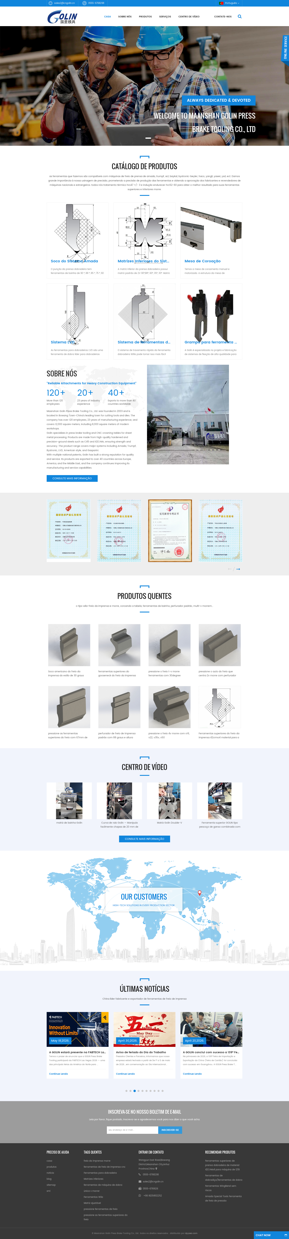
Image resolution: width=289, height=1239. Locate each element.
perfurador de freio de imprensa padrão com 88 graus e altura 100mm (116, 736)
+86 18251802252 (152, 1196)
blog (49, 1179)
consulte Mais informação (72, 478)
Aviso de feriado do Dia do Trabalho (74, 1052)
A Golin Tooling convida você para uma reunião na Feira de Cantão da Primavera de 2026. (211, 1052)
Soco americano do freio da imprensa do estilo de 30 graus (66, 673)
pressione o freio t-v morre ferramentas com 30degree (165, 673)
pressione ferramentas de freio (100, 1209)
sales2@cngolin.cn (64, 3)
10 (163, 1091)
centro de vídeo (189, 17)
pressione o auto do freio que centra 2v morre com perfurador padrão (217, 674)
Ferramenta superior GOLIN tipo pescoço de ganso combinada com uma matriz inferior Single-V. (219, 825)
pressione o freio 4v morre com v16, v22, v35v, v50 (169, 735)
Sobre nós (125, 17)
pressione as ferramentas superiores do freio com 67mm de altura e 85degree (67, 736)
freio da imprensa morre (97, 1161)
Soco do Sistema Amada (74, 261)
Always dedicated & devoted (219, 100)
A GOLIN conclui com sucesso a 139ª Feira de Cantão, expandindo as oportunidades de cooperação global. (144, 1052)
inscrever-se (170, 1130)
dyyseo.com (191, 1233)
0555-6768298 (151, 1175)
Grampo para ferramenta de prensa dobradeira (213, 342)
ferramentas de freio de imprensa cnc (104, 1167)
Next (238, 569)
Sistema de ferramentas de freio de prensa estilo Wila (146, 342)
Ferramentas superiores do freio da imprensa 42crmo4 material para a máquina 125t (219, 736)
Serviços (165, 17)
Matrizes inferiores (93, 1179)
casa (107, 17)
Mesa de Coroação (203, 261)
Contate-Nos (223, 17)
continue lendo (58, 1074)
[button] (8, 87)
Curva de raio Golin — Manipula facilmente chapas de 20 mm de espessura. (119, 825)
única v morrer (92, 1191)
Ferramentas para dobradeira (100, 1173)
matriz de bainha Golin (69, 823)
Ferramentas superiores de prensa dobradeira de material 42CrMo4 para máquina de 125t (222, 1165)
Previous (231, 569)
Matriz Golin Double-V (169, 823)
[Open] (285, 51)
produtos (145, 17)
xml (48, 1191)
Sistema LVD (63, 342)
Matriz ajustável (92, 1203)
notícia (50, 1173)
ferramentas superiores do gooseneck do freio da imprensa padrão (117, 674)
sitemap (51, 1185)
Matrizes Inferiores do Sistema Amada (146, 261)
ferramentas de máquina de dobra (103, 1185)
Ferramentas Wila (93, 1197)
